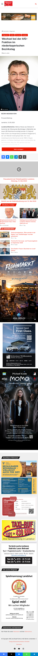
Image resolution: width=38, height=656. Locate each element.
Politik (12, 35)
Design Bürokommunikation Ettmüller (19, 641)
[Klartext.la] (8, 3)
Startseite (6, 31)
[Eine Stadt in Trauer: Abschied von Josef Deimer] (5, 251)
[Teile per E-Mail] (20, 157)
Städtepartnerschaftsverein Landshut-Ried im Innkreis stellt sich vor (28, 221)
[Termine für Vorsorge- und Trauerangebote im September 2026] (5, 243)
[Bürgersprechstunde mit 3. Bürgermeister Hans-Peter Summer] (9, 213)
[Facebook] (3, 157)
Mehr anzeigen (18, 149)
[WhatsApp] (12, 157)
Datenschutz (28, 631)
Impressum (16, 631)
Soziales (24, 35)
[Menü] (2, 4)
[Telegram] (16, 157)
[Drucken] (24, 157)
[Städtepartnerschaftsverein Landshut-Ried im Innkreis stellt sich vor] (29, 213)
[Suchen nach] (36, 4)
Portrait (18, 35)
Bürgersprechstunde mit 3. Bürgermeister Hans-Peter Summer (8, 221)
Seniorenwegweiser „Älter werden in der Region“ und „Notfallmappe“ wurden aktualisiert (23, 234)
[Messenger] (7, 157)
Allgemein (12, 31)
